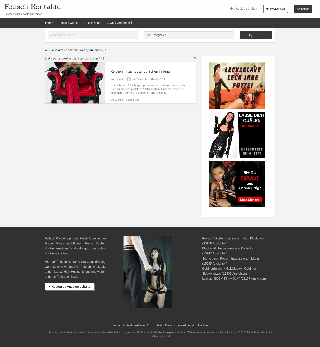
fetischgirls (137, 79)
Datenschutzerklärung (180, 325)
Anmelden (303, 8)
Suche (257, 35)
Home (49, 22)
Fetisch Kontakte (32, 6)
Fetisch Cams (68, 22)
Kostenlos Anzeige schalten (71, 286)
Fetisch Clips (92, 22)
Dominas (119, 79)
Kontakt (157, 325)
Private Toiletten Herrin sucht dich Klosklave (233, 238)
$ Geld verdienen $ (119, 22)
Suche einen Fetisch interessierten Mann (230, 258)
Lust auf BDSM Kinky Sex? (221, 278)
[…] (166, 92)
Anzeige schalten (245, 8)
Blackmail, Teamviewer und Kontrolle (227, 248)
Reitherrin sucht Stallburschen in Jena (140, 71)
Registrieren (277, 8)
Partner (203, 325)
